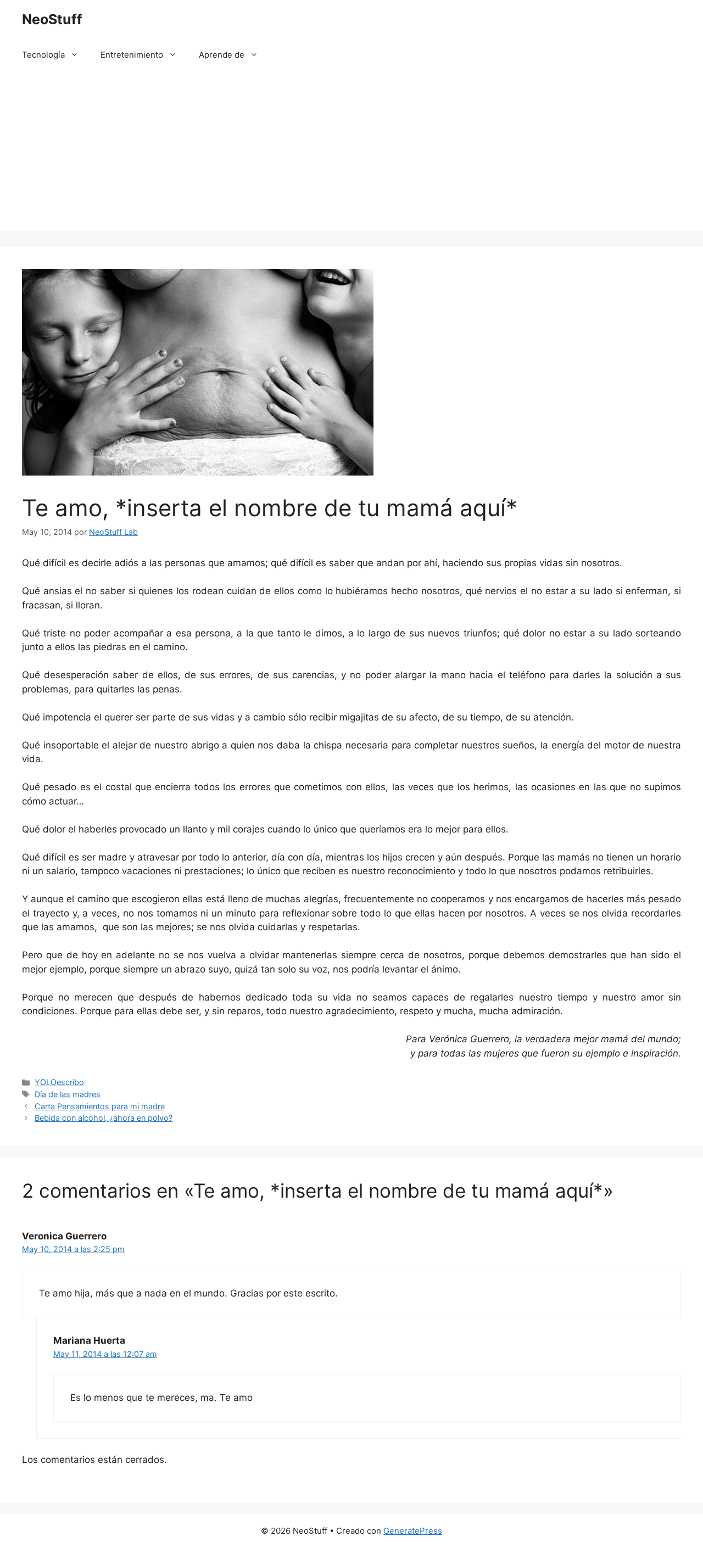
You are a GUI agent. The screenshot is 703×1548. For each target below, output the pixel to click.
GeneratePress (412, 1530)
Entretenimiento (132, 54)
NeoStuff (52, 19)
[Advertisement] (351, 154)
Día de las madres (68, 1094)
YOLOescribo (59, 1082)
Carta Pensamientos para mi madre (100, 1106)
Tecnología (43, 54)
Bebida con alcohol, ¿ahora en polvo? (103, 1117)
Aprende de (221, 54)
